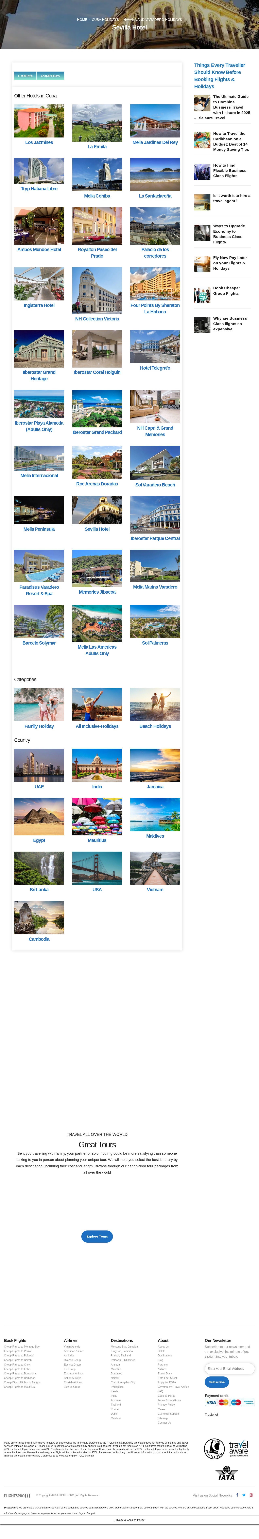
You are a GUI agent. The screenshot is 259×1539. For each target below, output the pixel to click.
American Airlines (74, 1351)
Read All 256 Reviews (97, 1106)
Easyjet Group (72, 1364)
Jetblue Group (72, 1386)
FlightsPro (106, 1012)
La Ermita (97, 146)
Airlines (162, 1369)
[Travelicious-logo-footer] (17, 1495)
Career (162, 1409)
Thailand (116, 1404)
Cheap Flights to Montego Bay (22, 1346)
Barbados (116, 1373)
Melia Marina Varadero (155, 587)
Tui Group (69, 1369)
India (97, 786)
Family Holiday (39, 726)
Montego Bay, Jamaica (124, 1346)
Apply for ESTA (167, 1382)
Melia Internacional (39, 475)
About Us (163, 1346)
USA (97, 889)
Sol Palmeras (155, 643)
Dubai (114, 1413)
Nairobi (115, 1377)
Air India (69, 1355)
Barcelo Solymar (39, 643)
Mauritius (97, 840)
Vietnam (155, 889)
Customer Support (168, 1413)
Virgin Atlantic (72, 1346)
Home (82, 20)
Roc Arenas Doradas (97, 483)
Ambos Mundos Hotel (39, 249)
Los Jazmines (39, 142)
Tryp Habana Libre (39, 188)
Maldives (155, 836)
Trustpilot (211, 1414)
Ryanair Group (72, 1359)
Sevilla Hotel (97, 529)
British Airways (72, 1377)
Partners (163, 1364)
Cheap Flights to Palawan (19, 1355)
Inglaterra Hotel (39, 305)
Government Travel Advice (173, 1386)
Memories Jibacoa (97, 592)
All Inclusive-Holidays (97, 726)
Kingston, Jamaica (122, 1351)
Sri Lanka (39, 889)
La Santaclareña (155, 196)
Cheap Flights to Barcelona (20, 1373)
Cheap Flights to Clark (17, 1364)
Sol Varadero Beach (155, 484)
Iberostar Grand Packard (97, 432)
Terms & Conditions (169, 1400)
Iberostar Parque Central (155, 538)
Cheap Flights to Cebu (17, 1369)
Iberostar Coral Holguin (97, 372)
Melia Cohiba (97, 196)
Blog (160, 1359)
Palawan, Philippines (123, 1359)
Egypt (39, 840)
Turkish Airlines (73, 1382)
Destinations (165, 1355)
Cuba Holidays (105, 20)
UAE (39, 786)
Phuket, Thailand (121, 1355)
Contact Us (164, 1422)
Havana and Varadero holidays (152, 20)
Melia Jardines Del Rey (155, 142)
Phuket (115, 1409)
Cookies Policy (166, 1395)
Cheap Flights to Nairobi (18, 1359)
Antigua (115, 1364)
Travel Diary (165, 1373)
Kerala (114, 1391)
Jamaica (155, 786)
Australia (116, 1400)
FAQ (160, 1391)
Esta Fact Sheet (167, 1377)
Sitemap (163, 1418)
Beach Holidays (155, 726)
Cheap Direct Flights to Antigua (22, 1382)
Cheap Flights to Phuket (18, 1351)
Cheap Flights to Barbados (19, 1377)
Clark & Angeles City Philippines (123, 1384)
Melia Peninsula (39, 529)
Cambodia (39, 939)
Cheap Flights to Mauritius (19, 1386)
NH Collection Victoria (97, 318)
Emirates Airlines (74, 1373)
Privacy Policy (166, 1404)
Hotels (161, 1351)
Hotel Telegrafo (155, 368)
